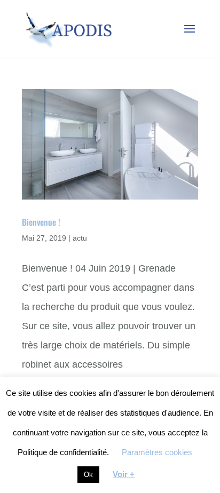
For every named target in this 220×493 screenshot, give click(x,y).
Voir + (124, 474)
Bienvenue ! (41, 222)
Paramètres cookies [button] (157, 452)
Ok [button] (88, 475)
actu (80, 238)
